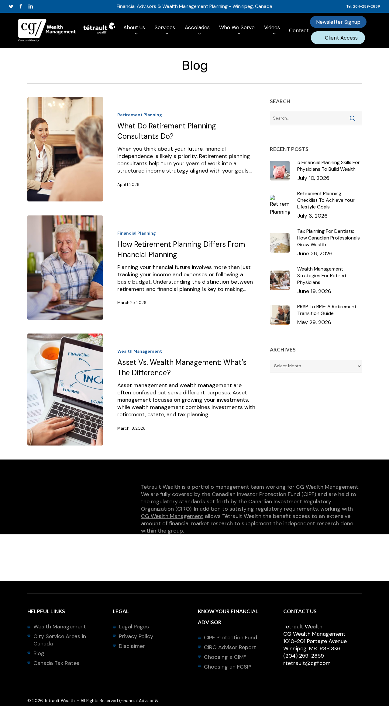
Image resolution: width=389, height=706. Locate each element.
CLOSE (317, 270)
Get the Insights (194, 420)
